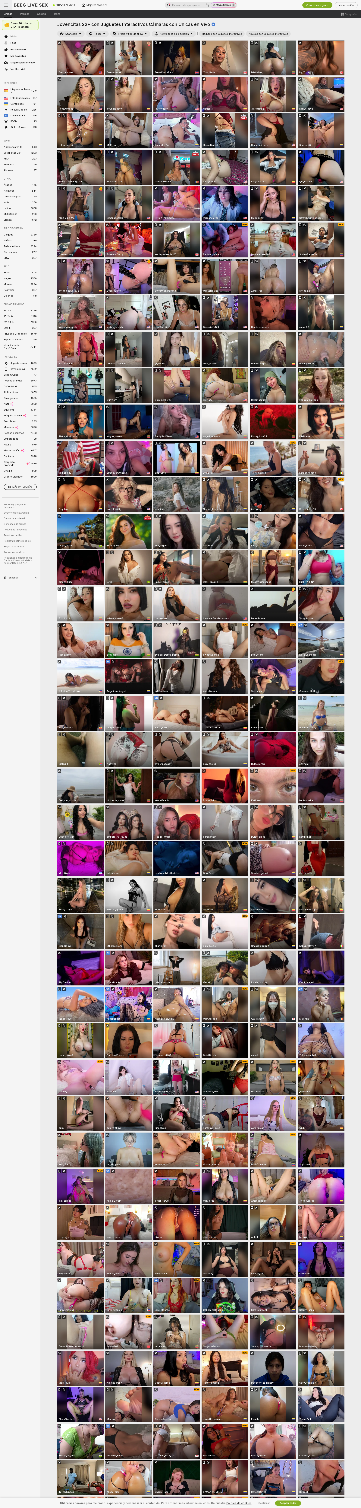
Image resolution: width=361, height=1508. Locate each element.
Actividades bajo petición (174, 33)
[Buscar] (207, 5)
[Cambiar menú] (6, 5)
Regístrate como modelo (17, 541)
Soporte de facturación (16, 512)
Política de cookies (239, 1503)
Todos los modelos (14, 552)
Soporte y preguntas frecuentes (15, 505)
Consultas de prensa (15, 524)
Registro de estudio (14, 546)
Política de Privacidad (15, 529)
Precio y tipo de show (130, 33)
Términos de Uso (13, 535)
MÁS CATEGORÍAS (22, 487)
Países (98, 33)
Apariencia (71, 33)
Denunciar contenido (15, 518)
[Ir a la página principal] (31, 5)
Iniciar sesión (346, 5)
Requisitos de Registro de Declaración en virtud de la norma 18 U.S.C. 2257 (18, 560)
